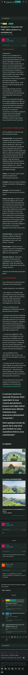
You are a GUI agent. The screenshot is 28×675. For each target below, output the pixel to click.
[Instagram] (9, 668)
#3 (24, 551)
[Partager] (23, 45)
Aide (15, 657)
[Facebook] (2, 668)
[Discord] (5, 668)
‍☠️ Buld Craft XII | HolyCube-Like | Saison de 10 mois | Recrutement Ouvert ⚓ (15, 601)
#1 (24, 45)
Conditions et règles (14, 655)
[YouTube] (2, 672)
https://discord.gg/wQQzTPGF (12, 386)
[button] (2, 1)
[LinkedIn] (12, 668)
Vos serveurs (19, 605)
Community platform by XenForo (12, 662)
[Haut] (22, 658)
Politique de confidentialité (7, 657)
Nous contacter (4, 655)
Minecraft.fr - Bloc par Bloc (8, 652)
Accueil (19, 657)
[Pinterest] (16, 668)
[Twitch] (19, 668)
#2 (24, 529)
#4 (24, 570)
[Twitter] (22, 668)
